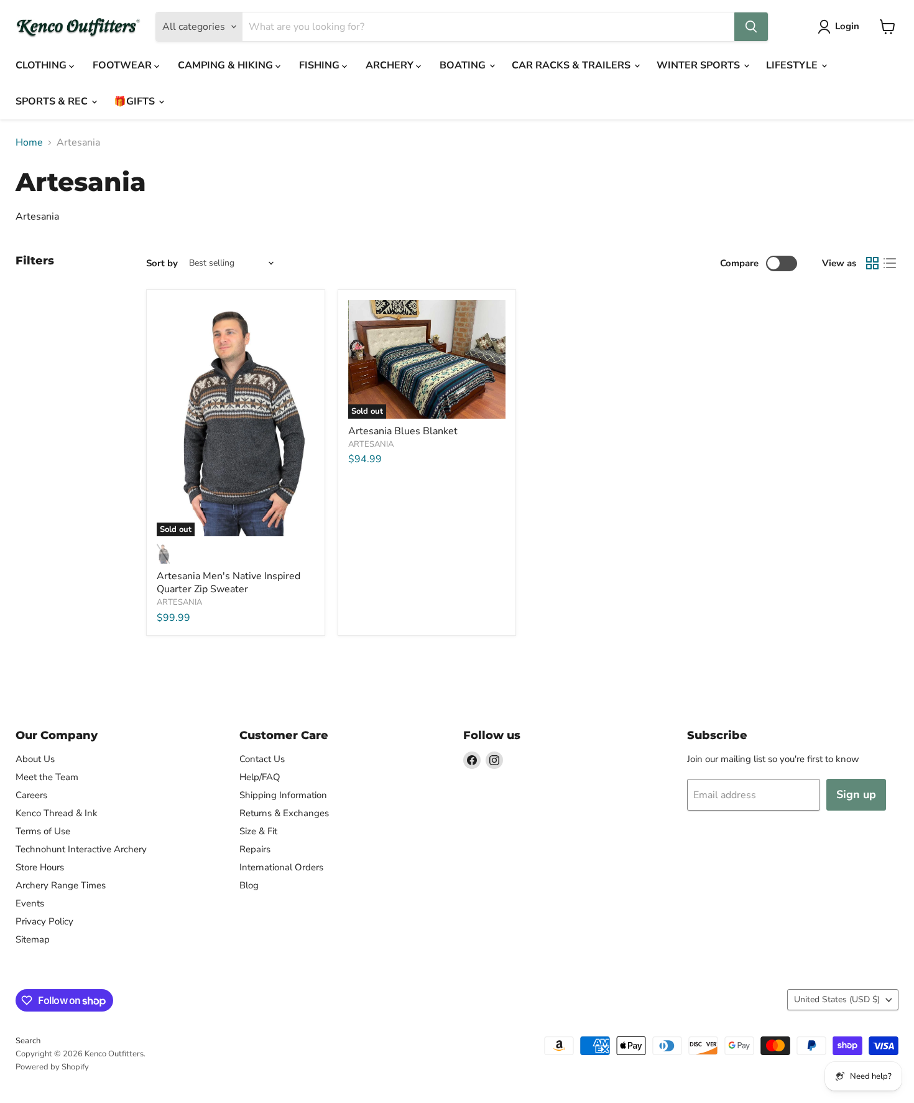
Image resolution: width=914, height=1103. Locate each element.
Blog (249, 885)
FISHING (320, 65)
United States (837, 999)
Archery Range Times (61, 885)
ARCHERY (391, 65)
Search (28, 1040)
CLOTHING (42, 65)
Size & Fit (258, 831)
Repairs (254, 849)
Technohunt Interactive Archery (81, 849)
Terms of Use (43, 831)
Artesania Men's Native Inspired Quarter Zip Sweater (228, 582)
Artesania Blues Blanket (403, 431)
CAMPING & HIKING (226, 65)
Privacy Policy (44, 921)
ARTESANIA (179, 602)
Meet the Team (47, 777)
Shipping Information (283, 795)
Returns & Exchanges (284, 813)
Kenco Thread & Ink (57, 813)
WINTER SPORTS (699, 65)
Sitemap (33, 939)
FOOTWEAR (123, 65)
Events (30, 903)
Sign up (856, 794)
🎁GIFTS (135, 101)
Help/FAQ (259, 777)
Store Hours (40, 867)
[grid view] (872, 263)
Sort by (162, 263)
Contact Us (262, 759)
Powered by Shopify (52, 1067)
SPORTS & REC (53, 101)
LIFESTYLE (793, 65)
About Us (35, 759)
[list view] (889, 263)
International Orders (281, 867)
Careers (31, 795)
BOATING (464, 65)
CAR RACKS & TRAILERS (572, 65)
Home (29, 142)
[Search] (751, 26)
